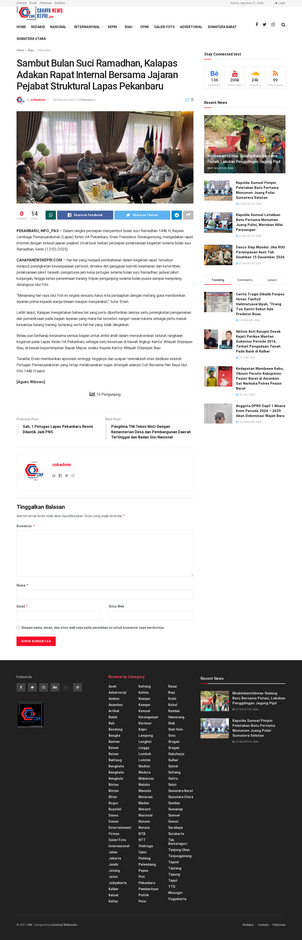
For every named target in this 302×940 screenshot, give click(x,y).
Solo (172, 735)
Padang (144, 858)
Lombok (144, 754)
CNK (29, 925)
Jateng (114, 870)
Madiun (144, 766)
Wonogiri (175, 893)
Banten (114, 742)
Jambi (113, 864)
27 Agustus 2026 (221, 168)
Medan (143, 803)
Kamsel (144, 711)
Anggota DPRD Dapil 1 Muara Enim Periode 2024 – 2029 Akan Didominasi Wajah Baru (260, 411)
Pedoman (46, 3)
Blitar (113, 797)
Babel (113, 717)
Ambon (114, 699)
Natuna (144, 821)
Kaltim (143, 692)
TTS (171, 887)
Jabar (113, 852)
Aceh (112, 686)
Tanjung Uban (179, 850)
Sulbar (173, 760)
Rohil (172, 699)
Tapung (174, 874)
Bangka (114, 735)
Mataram (145, 797)
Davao (113, 815)
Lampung (145, 735)
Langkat (144, 742)
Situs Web (116, 606)
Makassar (146, 778)
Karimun (144, 723)
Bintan (114, 785)
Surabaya (175, 827)
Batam (114, 748)
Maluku (144, 785)
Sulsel (173, 766)
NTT (142, 840)
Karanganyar (148, 717)
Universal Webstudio (64, 925)
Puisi (142, 901)
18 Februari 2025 (63, 100)
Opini (144, 27)
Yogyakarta (177, 899)
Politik (143, 895)
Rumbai (174, 711)
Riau (128, 27)
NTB (141, 834)
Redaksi (60, 3)
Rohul (172, 705)
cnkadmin (38, 100)
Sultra (173, 778)
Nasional (58, 27)
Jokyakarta (118, 883)
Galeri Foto (164, 27)
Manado (144, 791)
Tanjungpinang (180, 856)
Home (21, 27)
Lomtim (144, 760)
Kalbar (114, 889)
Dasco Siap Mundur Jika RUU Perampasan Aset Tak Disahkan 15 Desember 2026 (260, 252)
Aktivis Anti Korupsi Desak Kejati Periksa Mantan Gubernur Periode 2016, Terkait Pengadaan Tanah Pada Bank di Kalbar (258, 341)
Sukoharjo (176, 754)
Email (33, 3)
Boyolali (115, 809)
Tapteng (174, 868)
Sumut (173, 821)
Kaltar (113, 901)
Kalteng (144, 686)
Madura (144, 772)
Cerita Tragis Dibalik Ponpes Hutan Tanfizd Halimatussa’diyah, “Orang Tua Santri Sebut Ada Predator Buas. (260, 304)
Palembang (147, 864)
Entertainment (120, 827)
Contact (22, 3)
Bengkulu (116, 778)
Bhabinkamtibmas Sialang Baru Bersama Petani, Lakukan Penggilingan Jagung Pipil (258, 698)
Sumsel (174, 815)
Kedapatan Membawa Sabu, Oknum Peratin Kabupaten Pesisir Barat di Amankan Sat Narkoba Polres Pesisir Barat (260, 378)
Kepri (112, 27)
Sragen (174, 742)
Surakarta (176, 834)
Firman (114, 834)
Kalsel (113, 895)
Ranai (172, 686)
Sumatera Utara (31, 39)
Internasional (87, 27)
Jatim (113, 877)
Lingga (143, 748)
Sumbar (174, 803)
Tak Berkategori (177, 842)
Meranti (144, 809)
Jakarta (115, 858)
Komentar (26, 526)
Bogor (113, 803)
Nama (23, 585)
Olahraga (145, 846)
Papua (143, 870)
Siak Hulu (175, 729)
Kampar (144, 699)
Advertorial (191, 27)
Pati (141, 877)
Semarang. (176, 717)
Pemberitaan (148, 889)
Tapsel (173, 862)
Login (281, 3)
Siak (171, 723)
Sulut (172, 785)
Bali (111, 723)
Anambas (116, 705)
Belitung (115, 760)
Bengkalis (116, 766)
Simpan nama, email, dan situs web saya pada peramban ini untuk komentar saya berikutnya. (93, 628)
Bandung (115, 729)
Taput (172, 880)
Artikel (114, 711)
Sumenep (175, 809)
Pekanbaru (44, 50)
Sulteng (174, 772)
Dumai (113, 821)
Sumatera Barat (222, 27)
